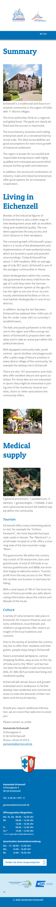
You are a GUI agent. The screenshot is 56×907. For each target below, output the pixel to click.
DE (41, 33)
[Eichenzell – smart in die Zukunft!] (37, 17)
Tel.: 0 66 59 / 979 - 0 (14, 797)
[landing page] (18, 14)
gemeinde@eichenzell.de (17, 744)
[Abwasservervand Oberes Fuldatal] (18, 884)
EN (45, 33)
